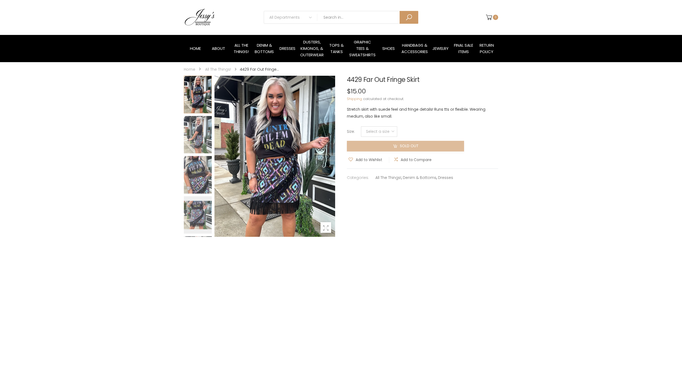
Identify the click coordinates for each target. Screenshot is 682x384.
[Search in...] (409, 17)
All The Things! (388, 177)
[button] (328, 156)
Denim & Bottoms (419, 177)
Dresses (445, 177)
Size (351, 131)
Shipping (354, 98)
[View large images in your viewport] (325, 227)
